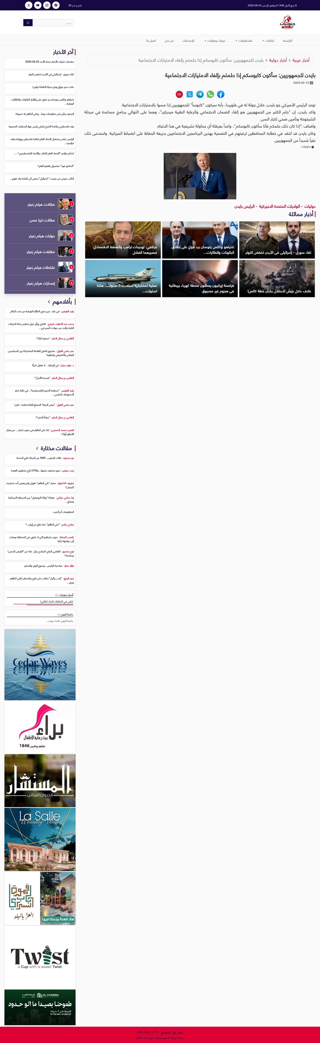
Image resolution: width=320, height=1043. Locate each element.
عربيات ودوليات (216, 40)
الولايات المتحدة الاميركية (279, 206)
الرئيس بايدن (245, 206)
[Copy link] (179, 94)
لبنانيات (269, 40)
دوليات (310, 206)
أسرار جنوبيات (65, 595)
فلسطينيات (245, 40)
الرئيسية (287, 40)
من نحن (169, 40)
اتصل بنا (151, 40)
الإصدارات (188, 40)
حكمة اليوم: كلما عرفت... (59, 621)
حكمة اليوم (66, 614)
